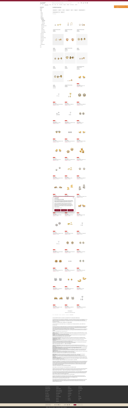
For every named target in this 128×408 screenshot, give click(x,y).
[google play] (69, 404)
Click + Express (47, 393)
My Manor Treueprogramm (59, 390)
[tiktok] (59, 404)
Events (79, 393)
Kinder (64, 338)
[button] (40, 4)
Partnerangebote (70, 393)
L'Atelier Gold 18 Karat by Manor (57, 357)
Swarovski (54, 355)
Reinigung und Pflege (55, 380)
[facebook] (56, 404)
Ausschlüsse (69, 398)
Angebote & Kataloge (58, 388)
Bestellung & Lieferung (47, 388)
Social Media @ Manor (58, 396)
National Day (57, 401)
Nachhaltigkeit (79, 398)
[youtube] (58, 404)
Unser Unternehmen (80, 388)
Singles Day (57, 398)
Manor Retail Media (47, 398)
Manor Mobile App (58, 393)
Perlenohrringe (54, 350)
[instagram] (55, 404)
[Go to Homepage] (43, 3)
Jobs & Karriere (80, 390)
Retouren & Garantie (47, 390)
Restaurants (79, 396)
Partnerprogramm (47, 396)
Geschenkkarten (69, 388)
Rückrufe (69, 396)
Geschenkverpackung (70, 390)
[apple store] (67, 404)
